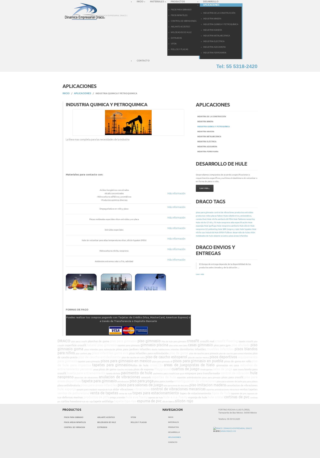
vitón (252, 232)
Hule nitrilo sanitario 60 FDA (220, 219)
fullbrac (228, 232)
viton (173, 43)
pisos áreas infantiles (238, 236)
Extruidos (102, 427)
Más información (177, 193)
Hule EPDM (219, 232)
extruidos (176, 38)
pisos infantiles (179, 15)
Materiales (173, 422)
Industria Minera (205, 121)
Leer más (200, 274)
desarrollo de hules (241, 232)
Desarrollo (174, 432)
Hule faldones (239, 219)
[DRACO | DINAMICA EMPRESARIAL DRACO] (232, 428)
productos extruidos (244, 212)
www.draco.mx (228, 431)
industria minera (212, 18)
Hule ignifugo (210, 226)
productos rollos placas (206, 216)
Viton (133, 417)
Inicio (66, 93)
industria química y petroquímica (220, 24)
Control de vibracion (74, 427)
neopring (250, 219)
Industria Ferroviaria (207, 151)
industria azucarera (214, 47)
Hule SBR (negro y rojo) (228, 229)
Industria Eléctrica (206, 141)
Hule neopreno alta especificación (232, 222)
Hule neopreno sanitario (228, 226)
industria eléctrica (213, 41)
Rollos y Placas (139, 422)
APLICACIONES (82, 93)
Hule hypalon (246, 229)
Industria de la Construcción (211, 116)
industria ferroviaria (214, 52)
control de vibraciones (183, 21)
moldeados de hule (181, 32)
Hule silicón (245, 226)
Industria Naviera (205, 131)
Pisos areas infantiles (75, 422)
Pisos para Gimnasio (73, 417)
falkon (220, 216)
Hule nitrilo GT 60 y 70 (206, 222)
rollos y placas (179, 49)
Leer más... (205, 188)
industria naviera (212, 30)
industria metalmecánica (216, 35)
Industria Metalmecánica (209, 136)
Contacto (143, 60)
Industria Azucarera (207, 146)
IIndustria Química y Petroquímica (213, 126)
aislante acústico (180, 26)
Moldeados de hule (106, 422)
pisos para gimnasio (204, 212)
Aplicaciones (174, 437)
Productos (173, 427)
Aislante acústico (106, 417)
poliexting (213, 229)
